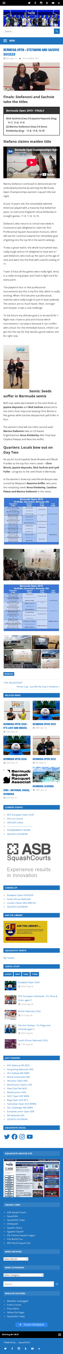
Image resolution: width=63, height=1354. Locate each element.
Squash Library (14, 1227)
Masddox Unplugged (17, 1300)
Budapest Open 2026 (29, 982)
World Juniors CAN (16, 1092)
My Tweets (8, 957)
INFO (17, 974)
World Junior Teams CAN (19, 1084)
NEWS (31, 58)
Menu (12, 40)
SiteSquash (12, 1223)
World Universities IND (18, 1076)
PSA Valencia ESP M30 (18, 1065)
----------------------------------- (20, 826)
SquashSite (12, 1216)
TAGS (25, 974)
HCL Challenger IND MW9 (20, 1107)
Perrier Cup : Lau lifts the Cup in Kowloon (37, 686)
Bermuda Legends (43, 786)
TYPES (35, 974)
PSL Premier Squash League (21, 1235)
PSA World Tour (15, 1239)
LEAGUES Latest (15, 822)
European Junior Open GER (20, 1111)
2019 (24, 58)
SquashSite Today (16, 1219)
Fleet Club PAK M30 (17, 1088)
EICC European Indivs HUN (20, 814)
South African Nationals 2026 (33, 1040)
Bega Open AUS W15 (17, 1100)
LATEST (8, 974)
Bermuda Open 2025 (44, 724)
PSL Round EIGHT (13, 682)
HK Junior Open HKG (17, 1080)
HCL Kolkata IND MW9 (18, 1073)
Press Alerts (13, 1308)
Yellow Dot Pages (15, 1312)
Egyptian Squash (15, 1231)
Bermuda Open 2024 (15, 759)
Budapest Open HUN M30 (20, 895)
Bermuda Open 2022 (44, 759)
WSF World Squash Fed (18, 1243)
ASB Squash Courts (16, 1212)
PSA (37, 58)
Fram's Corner (14, 1304)
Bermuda (8, 674)
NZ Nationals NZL (16, 1115)
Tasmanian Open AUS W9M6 (21, 1103)
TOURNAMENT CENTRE (18, 830)
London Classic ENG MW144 (21, 902)
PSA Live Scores (15, 818)
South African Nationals (19, 899)
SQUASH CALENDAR (17, 834)
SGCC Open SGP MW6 (18, 1096)
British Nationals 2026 (29, 1011)
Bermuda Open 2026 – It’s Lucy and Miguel (15, 726)
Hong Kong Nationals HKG (20, 1069)
